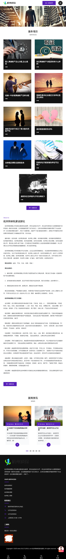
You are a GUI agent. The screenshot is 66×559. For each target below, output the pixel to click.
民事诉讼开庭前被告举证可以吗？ (47, 164)
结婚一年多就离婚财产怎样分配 (17, 95)
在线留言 (50, 3)
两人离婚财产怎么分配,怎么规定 (16, 63)
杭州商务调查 (8, 492)
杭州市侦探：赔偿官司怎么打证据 (48, 429)
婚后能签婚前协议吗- (44, 129)
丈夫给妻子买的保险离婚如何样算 (17, 429)
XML (58, 548)
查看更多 (34, 208)
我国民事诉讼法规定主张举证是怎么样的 (48, 96)
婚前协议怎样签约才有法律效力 (33, 196)
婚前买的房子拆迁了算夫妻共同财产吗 (17, 130)
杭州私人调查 (8, 495)
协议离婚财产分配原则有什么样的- (48, 63)
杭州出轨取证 (8, 485)
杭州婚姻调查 (8, 489)
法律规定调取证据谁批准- (15, 163)
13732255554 (12, 510)
